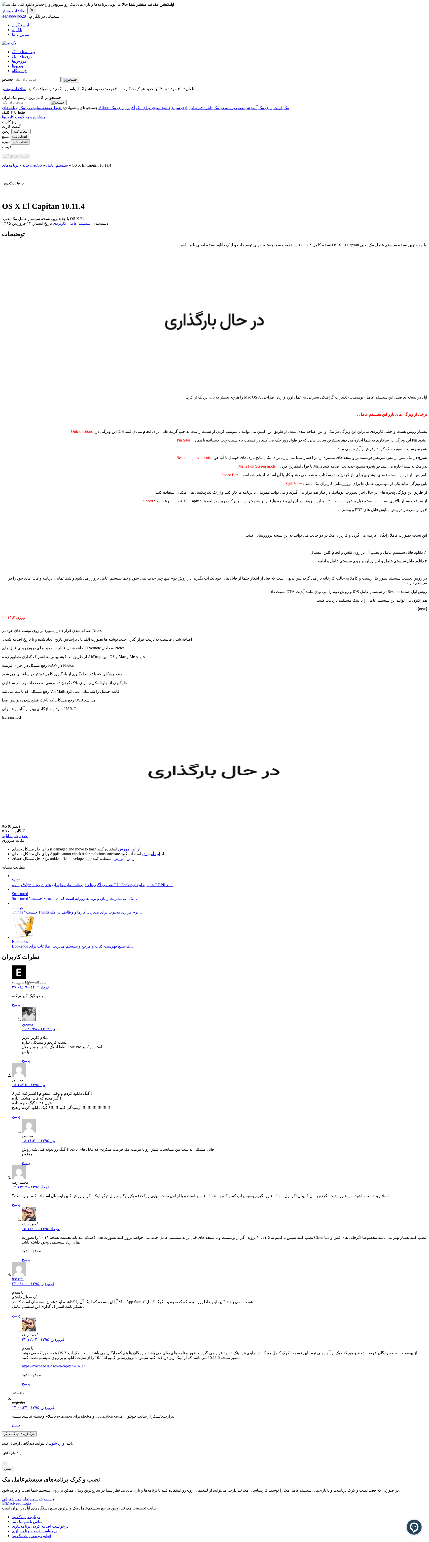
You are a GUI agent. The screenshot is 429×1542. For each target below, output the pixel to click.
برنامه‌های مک (23, 52)
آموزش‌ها (19, 61)
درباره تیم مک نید (26, 1517)
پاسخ (16, 1004)
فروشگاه (19, 71)
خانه (25, 165)
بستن (7, 1468)
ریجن (6, 131)
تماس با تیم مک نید (27, 1521)
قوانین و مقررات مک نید (31, 1536)
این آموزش (127, 849)
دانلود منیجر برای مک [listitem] (153, 108)
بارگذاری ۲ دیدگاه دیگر (19, 1434)
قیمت (6, 147)
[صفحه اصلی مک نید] (9, 43)
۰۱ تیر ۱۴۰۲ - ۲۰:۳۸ (38, 1029)
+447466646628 (15, 16)
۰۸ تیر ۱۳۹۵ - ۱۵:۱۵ (28, 1085)
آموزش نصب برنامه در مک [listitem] (235, 108)
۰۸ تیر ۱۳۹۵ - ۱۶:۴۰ (38, 1140)
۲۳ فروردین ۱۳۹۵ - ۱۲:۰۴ (43, 1339)
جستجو (8, 79)
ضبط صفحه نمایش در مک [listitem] (40, 108)
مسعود (27, 1024)
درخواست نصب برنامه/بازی (34, 1531)
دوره (6, 142)
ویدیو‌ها (17, 66)
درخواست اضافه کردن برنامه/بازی (40, 1526)
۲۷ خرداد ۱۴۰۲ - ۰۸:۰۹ (31, 987)
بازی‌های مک (22, 56)
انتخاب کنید (21, 131)
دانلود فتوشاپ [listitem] (201, 108)
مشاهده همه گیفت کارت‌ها (24, 117)
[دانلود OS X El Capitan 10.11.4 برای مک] (14, 194)
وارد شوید (57, 1443)
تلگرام (17, 30)
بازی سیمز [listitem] (179, 108)
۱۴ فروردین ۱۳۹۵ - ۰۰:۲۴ (33, 1407)
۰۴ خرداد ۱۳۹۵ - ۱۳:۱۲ (31, 1187)
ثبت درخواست (42, 1499)
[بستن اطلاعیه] (31, 10)
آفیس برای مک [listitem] (122, 108)
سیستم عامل (57, 165)
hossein (18, 1279)
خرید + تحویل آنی (16, 156)
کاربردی (59, 223)
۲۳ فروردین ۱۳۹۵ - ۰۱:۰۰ (33, 1284)
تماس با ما (20, 34)
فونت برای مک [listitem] (270, 108)
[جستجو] (70, 79)
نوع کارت (9, 122)
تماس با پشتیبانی (15, 1499)
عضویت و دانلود (15, 836)
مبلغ (5, 136)
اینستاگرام (20, 25)
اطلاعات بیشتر (14, 11)
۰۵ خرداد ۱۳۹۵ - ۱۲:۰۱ (41, 1229)
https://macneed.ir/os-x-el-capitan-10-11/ (53, 1366)
